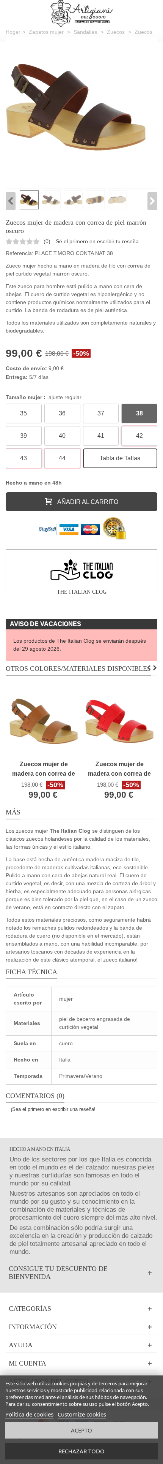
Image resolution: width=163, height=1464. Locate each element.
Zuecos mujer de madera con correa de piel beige (43, 769)
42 (139, 436)
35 (23, 413)
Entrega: (17, 377)
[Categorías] (81, 1309)
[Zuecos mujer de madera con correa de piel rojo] (119, 721)
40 (62, 436)
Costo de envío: (26, 368)
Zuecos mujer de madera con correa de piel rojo (119, 769)
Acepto (81, 1430)
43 (23, 458)
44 (62, 458)
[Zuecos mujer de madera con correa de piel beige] (43, 721)
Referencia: (19, 253)
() (47, 241)
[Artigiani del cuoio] (82, 13)
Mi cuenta (27, 1363)
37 (100, 413)
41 (100, 436)
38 (139, 413)
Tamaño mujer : (44, 397)
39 (23, 436)
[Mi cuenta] (81, 1363)
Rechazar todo (81, 1451)
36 (62, 413)
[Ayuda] (81, 1345)
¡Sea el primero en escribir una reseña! (53, 1109)
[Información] (81, 1327)
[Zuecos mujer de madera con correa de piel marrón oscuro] (76, 107)
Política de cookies (29, 1414)
